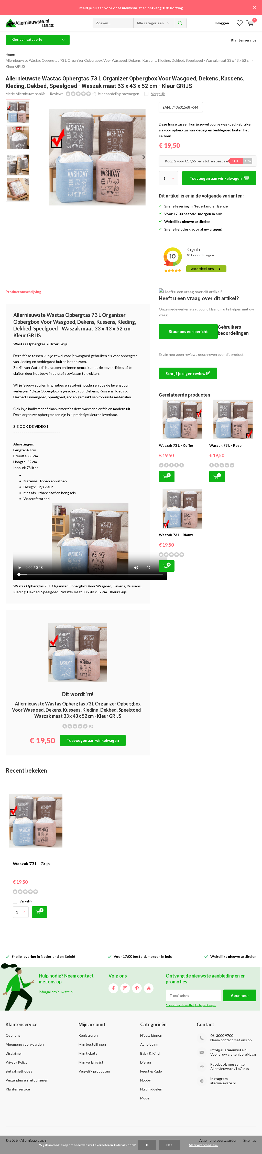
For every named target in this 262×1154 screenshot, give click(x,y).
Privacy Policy (16, 1062)
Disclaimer (14, 1053)
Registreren (88, 1035)
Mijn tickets (88, 1053)
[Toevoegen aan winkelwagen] (39, 912)
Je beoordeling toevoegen (118, 93)
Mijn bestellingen (92, 1044)
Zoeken (180, 23)
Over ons (13, 1035)
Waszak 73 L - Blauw (176, 535)
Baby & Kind (150, 1053)
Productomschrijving (23, 291)
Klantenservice (243, 40)
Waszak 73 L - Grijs (31, 863)
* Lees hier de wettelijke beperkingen (191, 1005)
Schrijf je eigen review (186, 373)
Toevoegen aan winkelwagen (93, 740)
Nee (169, 1145)
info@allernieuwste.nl (228, 1050)
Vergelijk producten (94, 1071)
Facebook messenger (228, 1064)
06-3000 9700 (221, 1035)
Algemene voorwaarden (25, 1044)
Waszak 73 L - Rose (225, 445)
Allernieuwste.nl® (30, 93)
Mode (144, 1098)
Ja (147, 1145)
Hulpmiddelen (151, 1089)
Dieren (145, 1062)
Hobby (145, 1080)
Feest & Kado (151, 1071)
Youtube (149, 988)
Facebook (113, 988)
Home (10, 54)
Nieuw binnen (151, 1035)
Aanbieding (149, 1044)
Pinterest (137, 988)
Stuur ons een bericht (188, 331)
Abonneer (240, 995)
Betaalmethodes (19, 1071)
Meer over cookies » (203, 1145)
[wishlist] (240, 23)
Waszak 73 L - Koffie (176, 445)
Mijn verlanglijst (91, 1062)
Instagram (125, 988)
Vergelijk (25, 901)
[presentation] (143, 157)
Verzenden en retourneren (27, 1080)
